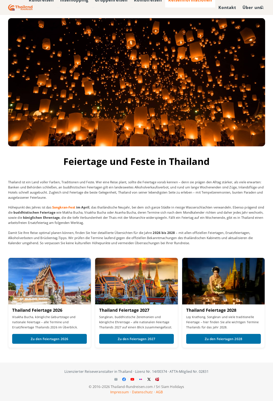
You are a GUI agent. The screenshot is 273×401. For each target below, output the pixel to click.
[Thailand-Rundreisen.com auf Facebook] (124, 379)
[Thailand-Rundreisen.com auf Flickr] (140, 379)
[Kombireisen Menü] (132, 7)
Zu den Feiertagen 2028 (223, 339)
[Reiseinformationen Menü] (166, 7)
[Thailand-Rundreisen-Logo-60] (20, 7)
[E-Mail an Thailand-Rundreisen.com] (115, 379)
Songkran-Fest (63, 207)
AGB (159, 392)
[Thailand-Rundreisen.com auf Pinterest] (157, 379)
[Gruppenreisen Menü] (93, 7)
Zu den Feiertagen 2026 (49, 339)
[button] (262, 8)
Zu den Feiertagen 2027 (136, 339)
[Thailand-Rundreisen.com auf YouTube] (132, 379)
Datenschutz (142, 392)
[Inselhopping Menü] (58, 7)
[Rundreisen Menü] (27, 7)
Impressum (119, 392)
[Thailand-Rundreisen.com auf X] (148, 379)
